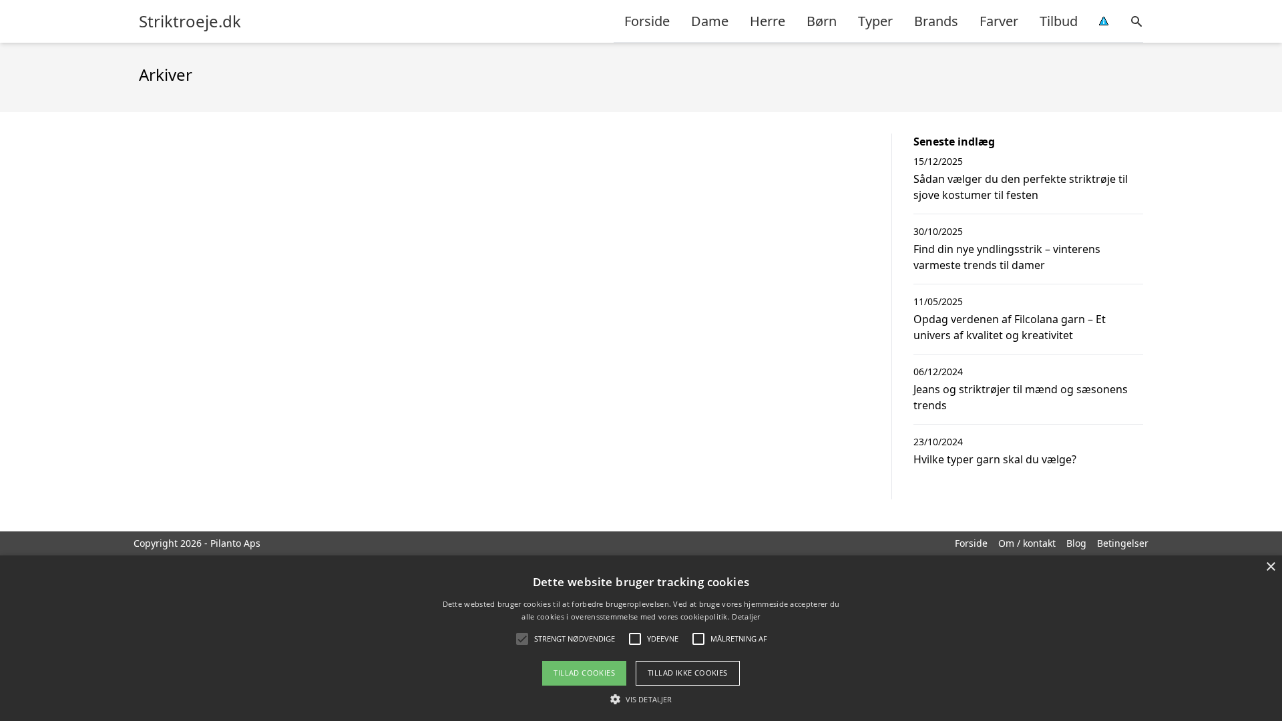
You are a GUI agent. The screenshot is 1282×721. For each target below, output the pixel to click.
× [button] (1270, 567)
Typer (875, 21)
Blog (1076, 543)
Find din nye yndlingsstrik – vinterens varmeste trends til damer (1006, 257)
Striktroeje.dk (190, 21)
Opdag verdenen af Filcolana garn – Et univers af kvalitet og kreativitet (1009, 327)
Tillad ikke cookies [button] (688, 673)
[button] (641, 699)
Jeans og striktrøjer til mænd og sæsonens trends (1020, 397)
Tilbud (1059, 21)
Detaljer (746, 617)
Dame (709, 21)
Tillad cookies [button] (584, 673)
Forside (647, 21)
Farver (999, 21)
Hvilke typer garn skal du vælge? (994, 459)
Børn (822, 21)
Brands (936, 21)
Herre (767, 21)
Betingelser (1122, 543)
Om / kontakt (1027, 543)
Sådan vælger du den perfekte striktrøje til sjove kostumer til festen (1020, 187)
